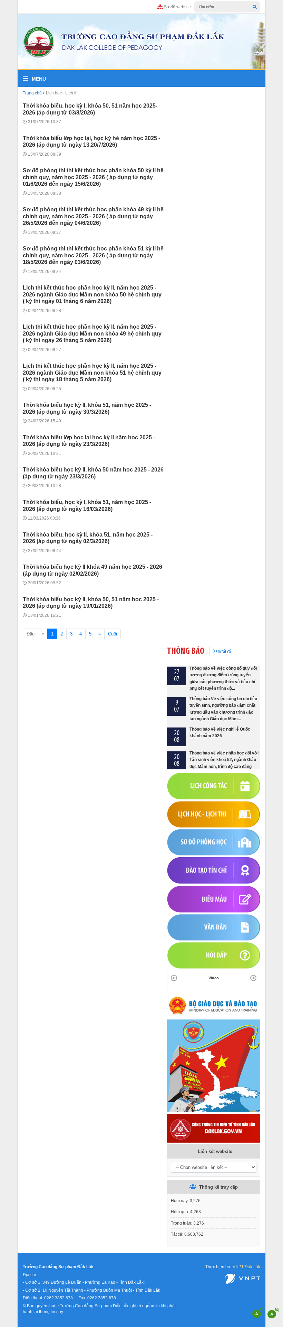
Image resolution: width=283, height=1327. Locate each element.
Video (213, 978)
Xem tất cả (222, 652)
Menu (38, 79)
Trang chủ (32, 93)
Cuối (112, 634)
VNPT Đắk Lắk (246, 1266)
